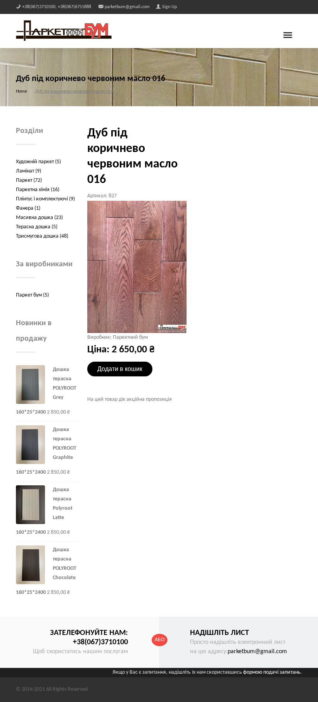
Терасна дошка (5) (36, 227)
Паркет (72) (29, 180)
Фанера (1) (28, 208)
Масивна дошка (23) (39, 218)
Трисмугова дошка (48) (42, 236)
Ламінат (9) (28, 171)
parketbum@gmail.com (257, 652)
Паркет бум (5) (32, 295)
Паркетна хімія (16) (37, 190)
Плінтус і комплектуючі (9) (45, 199)
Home (21, 91)
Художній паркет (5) (38, 162)
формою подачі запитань (272, 672)
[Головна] (64, 30)
